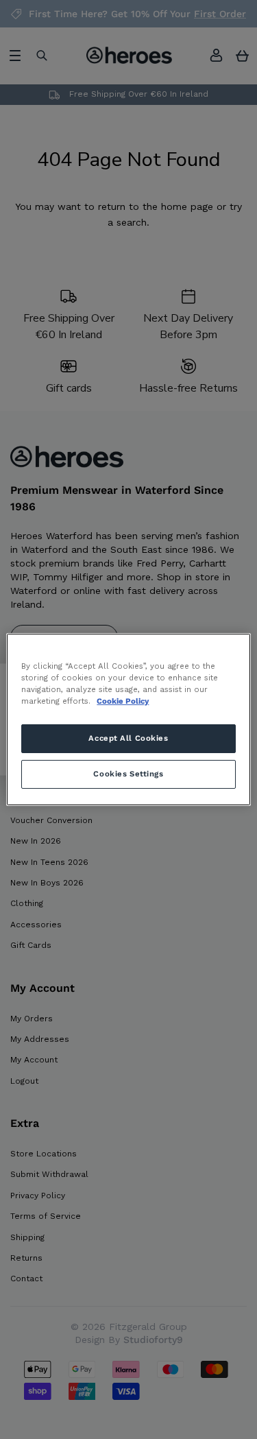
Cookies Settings (128, 773)
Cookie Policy (123, 701)
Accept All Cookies (128, 738)
